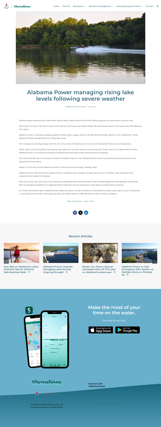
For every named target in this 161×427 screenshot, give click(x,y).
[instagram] (100, 392)
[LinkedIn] (86, 212)
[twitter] (95, 392)
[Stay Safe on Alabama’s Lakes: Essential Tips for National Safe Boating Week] (21, 244)
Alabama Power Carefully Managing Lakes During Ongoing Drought (58, 269)
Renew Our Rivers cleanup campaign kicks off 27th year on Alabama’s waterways (99, 269)
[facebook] (90, 392)
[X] (80, 212)
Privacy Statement (113, 404)
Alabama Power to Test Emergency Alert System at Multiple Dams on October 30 (137, 270)
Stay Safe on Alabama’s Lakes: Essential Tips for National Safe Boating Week (21, 269)
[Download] (101, 327)
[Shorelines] (17, 4)
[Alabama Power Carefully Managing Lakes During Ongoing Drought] (61, 244)
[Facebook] (75, 212)
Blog (69, 201)
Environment (77, 201)
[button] (157, 6)
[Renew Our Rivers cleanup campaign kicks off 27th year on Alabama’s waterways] (100, 244)
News (91, 201)
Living (86, 201)
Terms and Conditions (97, 404)
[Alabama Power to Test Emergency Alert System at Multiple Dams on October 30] (139, 244)
